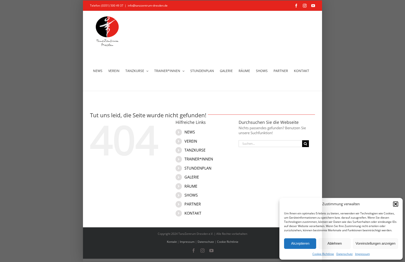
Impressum (362, 254)
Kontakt (172, 242)
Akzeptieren (300, 243)
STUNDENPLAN (197, 168)
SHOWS (191, 195)
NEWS (189, 132)
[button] (395, 204)
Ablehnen (334, 243)
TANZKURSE (195, 150)
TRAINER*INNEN (198, 159)
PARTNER (192, 204)
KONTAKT (192, 213)
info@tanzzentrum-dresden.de (148, 6)
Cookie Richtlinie (227, 242)
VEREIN (190, 141)
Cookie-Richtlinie (323, 254)
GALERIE (191, 177)
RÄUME (190, 186)
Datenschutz (344, 254)
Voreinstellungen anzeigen (375, 243)
